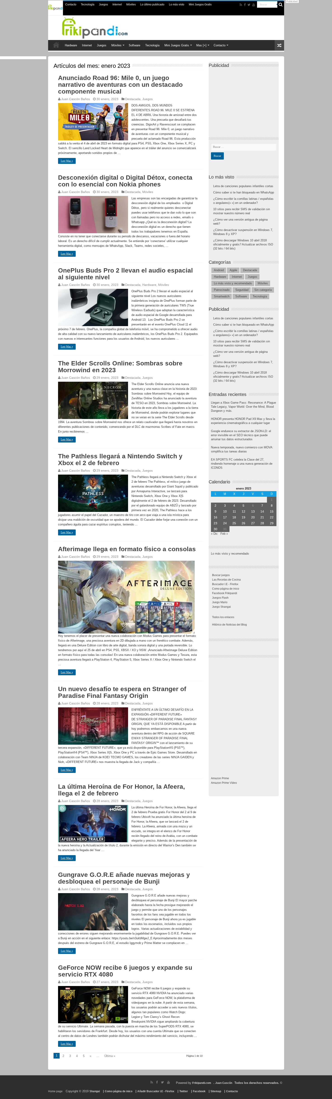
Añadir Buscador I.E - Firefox (155, 1091)
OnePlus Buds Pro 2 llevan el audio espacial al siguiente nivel (125, 274)
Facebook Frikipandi (224, 593)
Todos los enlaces (223, 617)
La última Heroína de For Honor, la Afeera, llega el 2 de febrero (121, 790)
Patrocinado (221, 290)
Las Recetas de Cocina (226, 579)
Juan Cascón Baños (75, 99)
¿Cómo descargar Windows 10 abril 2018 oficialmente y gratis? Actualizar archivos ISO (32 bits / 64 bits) (243, 244)
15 (272, 511)
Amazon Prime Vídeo (224, 782)
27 (253, 523)
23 (215, 523)
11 (234, 511)
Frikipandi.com (201, 1083)
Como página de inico (225, 588)
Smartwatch (221, 296)
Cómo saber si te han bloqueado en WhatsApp (243, 192)
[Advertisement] (245, 98)
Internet (117, 4)
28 (262, 523)
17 (225, 517)
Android (219, 270)
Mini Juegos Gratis (200, 4)
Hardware (71, 45)
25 (234, 523)
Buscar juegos (221, 575)
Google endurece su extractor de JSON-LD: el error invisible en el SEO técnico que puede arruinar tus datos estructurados (241, 435)
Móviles (131, 4)
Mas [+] (201, 45)
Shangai (94, 1091)
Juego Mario (219, 602)
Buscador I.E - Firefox (225, 584)
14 (262, 511)
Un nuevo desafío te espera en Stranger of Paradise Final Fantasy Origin (122, 692)
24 (225, 523)
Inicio (56, 44)
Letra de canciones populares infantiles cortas (243, 186)
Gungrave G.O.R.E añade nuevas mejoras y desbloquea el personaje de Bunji (124, 878)
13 (253, 511)
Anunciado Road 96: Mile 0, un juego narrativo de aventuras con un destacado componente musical (120, 84)
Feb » (224, 533)
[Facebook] (244, 4)
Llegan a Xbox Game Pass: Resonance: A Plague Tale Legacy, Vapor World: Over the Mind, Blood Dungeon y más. (243, 406)
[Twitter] (249, 4)
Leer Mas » (67, 160)
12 (243, 511)
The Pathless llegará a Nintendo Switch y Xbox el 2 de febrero (120, 459)
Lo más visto (176, 4)
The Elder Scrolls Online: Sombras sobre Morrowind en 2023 (120, 367)
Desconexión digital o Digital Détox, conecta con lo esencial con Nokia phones (125, 181)
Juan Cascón (223, 1083)
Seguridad (241, 290)
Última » (109, 1056)
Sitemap (215, 1091)
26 (243, 523)
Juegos (103, 4)
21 (262, 517)
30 (215, 529)
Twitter (183, 1091)
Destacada (132, 99)
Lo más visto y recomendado (233, 283)
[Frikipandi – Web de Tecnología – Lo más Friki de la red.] (100, 26)
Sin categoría (263, 290)
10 (225, 511)
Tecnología (87, 4)
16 (215, 517)
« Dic (214, 533)
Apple (233, 270)
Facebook (199, 1091)
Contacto (70, 4)
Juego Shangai (221, 606)
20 (253, 517)
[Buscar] (280, 4)
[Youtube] (253, 4)
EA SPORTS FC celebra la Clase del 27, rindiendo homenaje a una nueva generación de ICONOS (241, 463)
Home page (55, 1091)
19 (243, 517)
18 (234, 517)
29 (272, 523)
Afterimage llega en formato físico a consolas (127, 549)
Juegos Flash (220, 597)
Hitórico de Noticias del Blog (229, 624)
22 (272, 517)
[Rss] (241, 4)
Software (134, 45)
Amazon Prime (220, 778)
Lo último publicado (152, 4)
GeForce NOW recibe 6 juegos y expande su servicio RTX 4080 (125, 971)
